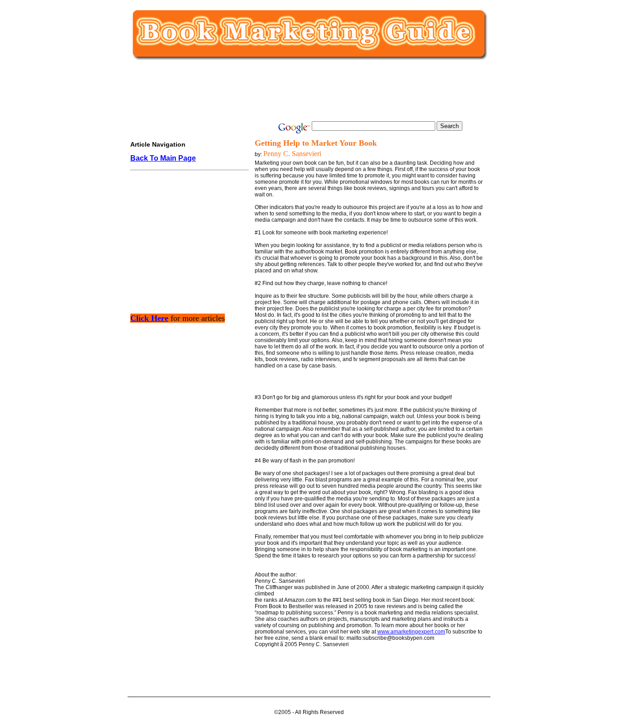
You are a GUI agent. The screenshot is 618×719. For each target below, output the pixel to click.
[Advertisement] (307, 91)
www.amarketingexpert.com (411, 632)
